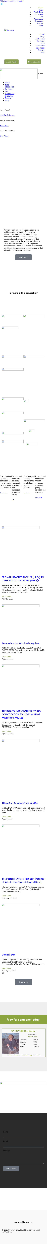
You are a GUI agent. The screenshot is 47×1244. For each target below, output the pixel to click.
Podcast (40, 23)
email (23, 1055)
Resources (39, 21)
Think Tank (38, 12)
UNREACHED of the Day (23, 1031)
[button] (35, 30)
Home (40, 8)
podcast (33, 1055)
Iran (35, 1037)
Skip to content (6, 1)
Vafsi (30, 1037)
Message (6, 1151)
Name (5, 1132)
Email (5, 1141)
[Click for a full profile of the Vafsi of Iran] (10, 1053)
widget (38, 1055)
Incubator (39, 14)
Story (41, 10)
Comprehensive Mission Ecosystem (20, 643)
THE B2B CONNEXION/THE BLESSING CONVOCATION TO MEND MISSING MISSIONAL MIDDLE (21, 714)
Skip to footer (17, 1)
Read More (6, 596)
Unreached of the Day (14, 1055)
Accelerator (38, 19)
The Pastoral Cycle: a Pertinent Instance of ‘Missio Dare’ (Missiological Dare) (23, 880)
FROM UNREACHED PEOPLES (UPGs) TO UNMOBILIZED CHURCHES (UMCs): (23, 578)
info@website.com (7, 115)
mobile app (28, 1055)
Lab (41, 17)
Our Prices (4, 136)
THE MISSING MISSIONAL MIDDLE (20, 802)
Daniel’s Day (8, 954)
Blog (41, 26)
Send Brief (4, 125)
